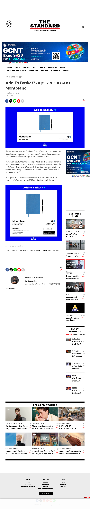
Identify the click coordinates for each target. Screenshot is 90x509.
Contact (63, 486)
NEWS (17, 67)
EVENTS (44, 70)
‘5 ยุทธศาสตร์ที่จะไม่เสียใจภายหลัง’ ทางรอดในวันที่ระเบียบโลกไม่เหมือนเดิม (72, 277)
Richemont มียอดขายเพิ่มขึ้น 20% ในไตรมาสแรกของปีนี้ (43, 427)
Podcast (28, 482)
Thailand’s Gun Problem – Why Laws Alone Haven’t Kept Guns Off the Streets (72, 254)
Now (63, 482)
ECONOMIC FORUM (56, 67)
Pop (63, 479)
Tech (77, 231)
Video (45, 482)
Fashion (10, 76)
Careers (45, 484)
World (68, 272)
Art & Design (11, 423)
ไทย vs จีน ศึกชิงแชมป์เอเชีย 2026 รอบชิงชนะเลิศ (77, 391)
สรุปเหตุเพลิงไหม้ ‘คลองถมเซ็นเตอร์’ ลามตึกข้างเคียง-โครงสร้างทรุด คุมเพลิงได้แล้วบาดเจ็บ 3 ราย (77, 354)
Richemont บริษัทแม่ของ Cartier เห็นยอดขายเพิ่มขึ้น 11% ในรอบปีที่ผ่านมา (16, 452)
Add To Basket (35, 250)
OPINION (33, 70)
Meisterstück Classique (50, 250)
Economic (70, 231)
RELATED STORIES (45, 405)
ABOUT (66, 70)
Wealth (46, 479)
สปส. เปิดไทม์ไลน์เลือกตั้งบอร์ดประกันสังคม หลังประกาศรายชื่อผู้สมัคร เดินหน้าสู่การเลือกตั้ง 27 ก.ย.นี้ (72, 319)
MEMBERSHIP (45, 493)
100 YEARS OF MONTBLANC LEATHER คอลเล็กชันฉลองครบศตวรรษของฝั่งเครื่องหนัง (69, 427)
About (45, 486)
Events (63, 484)
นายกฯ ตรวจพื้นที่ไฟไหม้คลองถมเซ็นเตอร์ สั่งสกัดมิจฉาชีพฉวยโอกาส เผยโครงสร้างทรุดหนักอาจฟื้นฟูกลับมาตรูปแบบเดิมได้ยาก (77, 342)
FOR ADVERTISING (45, 488)
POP (35, 67)
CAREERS (55, 70)
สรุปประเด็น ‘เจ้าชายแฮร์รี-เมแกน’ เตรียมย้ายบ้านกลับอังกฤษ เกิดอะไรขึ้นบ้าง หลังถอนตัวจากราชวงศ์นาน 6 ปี (72, 298)
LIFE (42, 67)
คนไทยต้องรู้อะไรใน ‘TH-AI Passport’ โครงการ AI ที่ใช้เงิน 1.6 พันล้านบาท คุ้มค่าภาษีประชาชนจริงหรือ (72, 235)
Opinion (28, 484)
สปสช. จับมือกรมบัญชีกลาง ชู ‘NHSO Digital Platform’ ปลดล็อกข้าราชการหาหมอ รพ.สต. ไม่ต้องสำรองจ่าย (77, 367)
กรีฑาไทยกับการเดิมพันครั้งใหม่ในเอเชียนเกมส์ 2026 (77, 379)
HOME (9, 67)
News (28, 479)
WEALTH (26, 67)
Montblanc (15, 250)
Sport (74, 375)
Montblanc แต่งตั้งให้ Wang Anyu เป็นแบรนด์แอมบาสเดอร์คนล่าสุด (16, 427)
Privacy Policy (28, 486)
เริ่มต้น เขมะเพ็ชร (13, 93)
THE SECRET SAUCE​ (16, 70)
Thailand (69, 273)
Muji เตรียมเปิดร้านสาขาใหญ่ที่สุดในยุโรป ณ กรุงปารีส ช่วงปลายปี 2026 (43, 452)
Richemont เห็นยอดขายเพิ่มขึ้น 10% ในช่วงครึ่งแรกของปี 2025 (69, 452)
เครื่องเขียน (24, 250)
